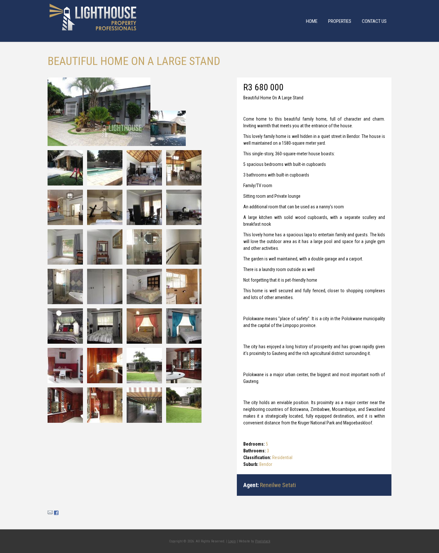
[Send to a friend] (50, 513)
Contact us (374, 21)
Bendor (265, 464)
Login (232, 541)
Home (312, 21)
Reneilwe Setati (278, 485)
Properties (339, 21)
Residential (282, 457)
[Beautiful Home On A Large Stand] (99, 111)
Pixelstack (262, 541)
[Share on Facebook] (56, 513)
